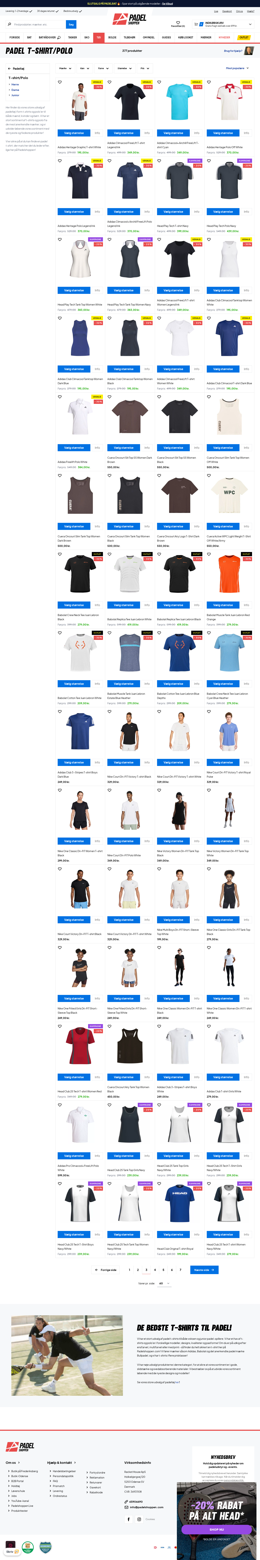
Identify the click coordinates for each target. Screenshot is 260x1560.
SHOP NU (217, 1529)
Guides (166, 37)
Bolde (112, 37)
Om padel (149, 37)
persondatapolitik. (234, 1480)
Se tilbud (167, 3)
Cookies (150, 1519)
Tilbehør (129, 37)
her (177, 1382)
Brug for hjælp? (233, 50)
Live (216, 11)
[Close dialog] (252, 1487)
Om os (239, 11)
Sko (86, 37)
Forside (15, 37)
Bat (29, 37)
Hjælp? (250, 11)
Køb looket (185, 37)
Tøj (99, 37)
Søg (71, 24)
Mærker (206, 37)
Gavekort (227, 11)
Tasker (72, 37)
